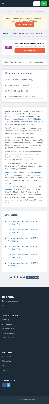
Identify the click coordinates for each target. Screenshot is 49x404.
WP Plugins (6, 320)
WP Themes (7, 324)
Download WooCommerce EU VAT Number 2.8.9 (30, 11)
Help (4, 366)
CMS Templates (8, 333)
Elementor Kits (8, 329)
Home (4, 11)
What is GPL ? (8, 357)
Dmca (4, 370)
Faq (3, 305)
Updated (10, 11)
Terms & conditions (10, 301)
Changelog (6, 361)
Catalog (5, 342)
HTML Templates (8, 338)
